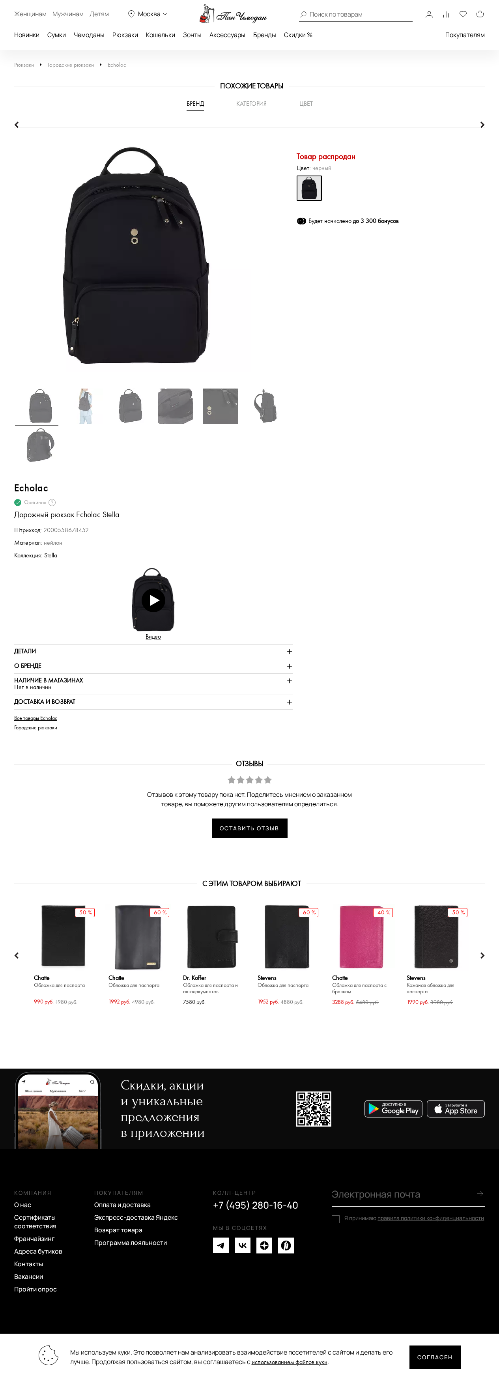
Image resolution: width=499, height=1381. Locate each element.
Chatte (59, 982)
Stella (50, 555)
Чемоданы (89, 34)
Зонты (192, 34)
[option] (153, 261)
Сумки (56, 34)
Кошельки (160, 34)
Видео (153, 637)
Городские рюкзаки (71, 65)
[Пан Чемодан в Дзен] (264, 1245)
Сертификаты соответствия (35, 1221)
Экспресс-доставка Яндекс (136, 1217)
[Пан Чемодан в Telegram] (221, 1245)
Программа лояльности (130, 1242)
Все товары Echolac (35, 718)
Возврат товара (118, 1230)
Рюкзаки (125, 34)
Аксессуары (227, 34)
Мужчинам (68, 13)
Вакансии (28, 1276)
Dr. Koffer (210, 985)
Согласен (435, 1357)
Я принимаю (414, 1218)
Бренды (264, 34)
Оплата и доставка (122, 1204)
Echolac (117, 65)
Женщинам (30, 13)
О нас (22, 1204)
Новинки (26, 34)
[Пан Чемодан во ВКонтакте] (242, 1245)
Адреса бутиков (38, 1251)
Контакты (28, 1264)
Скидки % (298, 34)
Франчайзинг (34, 1238)
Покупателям (465, 34)
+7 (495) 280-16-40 (255, 1205)
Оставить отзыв (249, 828)
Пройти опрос (35, 1289)
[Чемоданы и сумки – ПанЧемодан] (233, 14)
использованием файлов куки (289, 1362)
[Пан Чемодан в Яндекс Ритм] (286, 1245)
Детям (99, 13)
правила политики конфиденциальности (431, 1218)
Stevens (283, 982)
